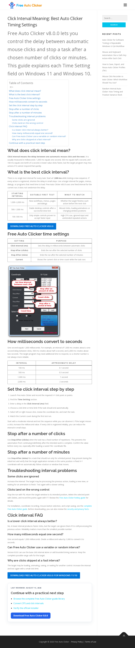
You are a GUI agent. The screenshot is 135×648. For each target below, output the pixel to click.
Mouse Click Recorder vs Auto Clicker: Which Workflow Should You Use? (114, 79)
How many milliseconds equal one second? (32, 133)
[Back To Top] (124, 635)
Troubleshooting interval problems (27, 116)
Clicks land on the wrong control (27, 123)
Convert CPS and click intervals (28, 603)
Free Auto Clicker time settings (24, 98)
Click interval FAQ (18, 126)
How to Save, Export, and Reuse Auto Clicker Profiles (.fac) (113, 67)
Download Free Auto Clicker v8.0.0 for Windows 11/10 (43, 575)
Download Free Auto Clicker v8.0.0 (31, 226)
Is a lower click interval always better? (30, 129)
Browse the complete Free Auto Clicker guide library (39, 598)
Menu (125, 5)
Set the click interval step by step (26, 105)
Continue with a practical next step (27, 142)
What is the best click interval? (24, 94)
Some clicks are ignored (23, 119)
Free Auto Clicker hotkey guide (72, 497)
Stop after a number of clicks (24, 109)
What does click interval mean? (25, 90)
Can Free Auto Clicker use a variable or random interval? (39, 136)
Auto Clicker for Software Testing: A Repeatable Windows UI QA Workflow (113, 43)
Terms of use (90, 641)
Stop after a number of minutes (25, 112)
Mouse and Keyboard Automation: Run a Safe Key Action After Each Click (114, 55)
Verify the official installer (26, 608)
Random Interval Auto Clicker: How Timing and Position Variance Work (112, 91)
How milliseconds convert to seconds (28, 101)
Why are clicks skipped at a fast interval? (31, 139)
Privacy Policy (77, 641)
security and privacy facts (78, 509)
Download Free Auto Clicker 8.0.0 (30, 615)
